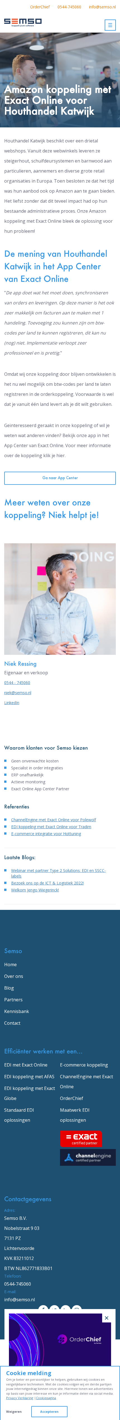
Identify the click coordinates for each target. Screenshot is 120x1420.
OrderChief (40, 6)
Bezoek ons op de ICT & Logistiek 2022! (47, 883)
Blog (9, 988)
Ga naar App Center (60, 478)
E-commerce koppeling (84, 1065)
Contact (12, 1023)
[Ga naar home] (23, 21)
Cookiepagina (46, 1398)
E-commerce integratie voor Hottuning (46, 833)
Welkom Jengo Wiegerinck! (35, 890)
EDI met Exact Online (25, 1065)
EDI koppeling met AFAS (29, 1077)
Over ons (13, 976)
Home (10, 964)
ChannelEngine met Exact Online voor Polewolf (53, 819)
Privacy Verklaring (19, 1398)
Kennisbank (16, 1011)
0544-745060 (69, 6)
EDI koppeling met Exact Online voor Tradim (51, 826)
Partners (13, 1000)
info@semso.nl (102, 6)
